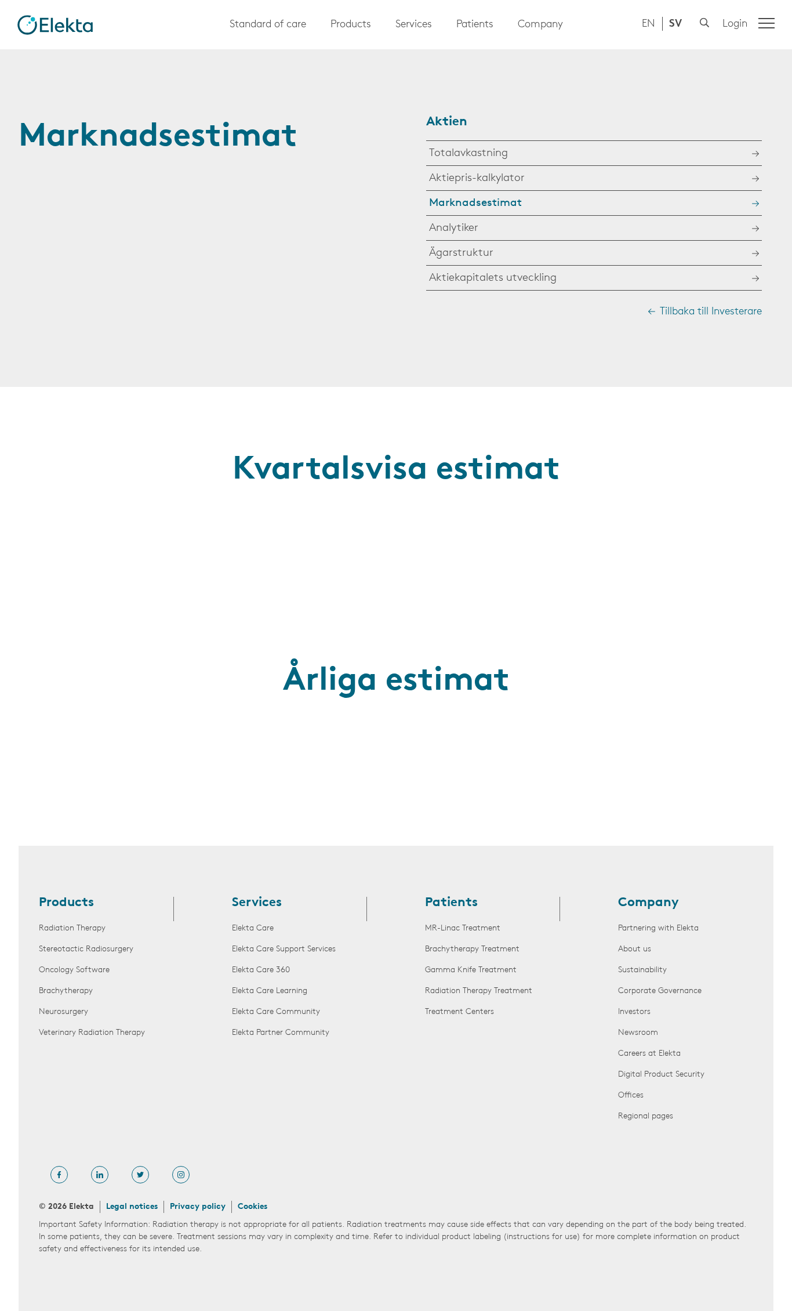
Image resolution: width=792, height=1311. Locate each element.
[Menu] (766, 23)
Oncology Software (74, 970)
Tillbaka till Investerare (711, 312)
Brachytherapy (66, 991)
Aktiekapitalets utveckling (493, 278)
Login (734, 24)
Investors (634, 1012)
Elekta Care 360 (261, 970)
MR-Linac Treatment (462, 928)
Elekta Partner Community (280, 1032)
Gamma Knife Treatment (471, 970)
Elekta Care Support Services (284, 949)
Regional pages (645, 1116)
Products (350, 25)
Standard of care (268, 25)
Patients (474, 25)
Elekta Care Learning (269, 991)
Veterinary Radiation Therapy (92, 1032)
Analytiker (453, 228)
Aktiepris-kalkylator (477, 178)
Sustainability (642, 970)
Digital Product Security (661, 1074)
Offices (631, 1095)
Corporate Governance (660, 991)
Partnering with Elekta (658, 928)
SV (675, 24)
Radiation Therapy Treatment (478, 991)
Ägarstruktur (461, 253)
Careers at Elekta (649, 1053)
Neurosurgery (63, 1012)
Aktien (446, 122)
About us (634, 949)
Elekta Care (253, 928)
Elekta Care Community (276, 1012)
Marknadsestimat (475, 203)
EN (648, 24)
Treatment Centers (459, 1012)
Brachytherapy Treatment (472, 949)
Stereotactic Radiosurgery (86, 949)
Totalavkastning (468, 153)
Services (413, 25)
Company (540, 25)
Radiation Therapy (72, 928)
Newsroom (638, 1032)
